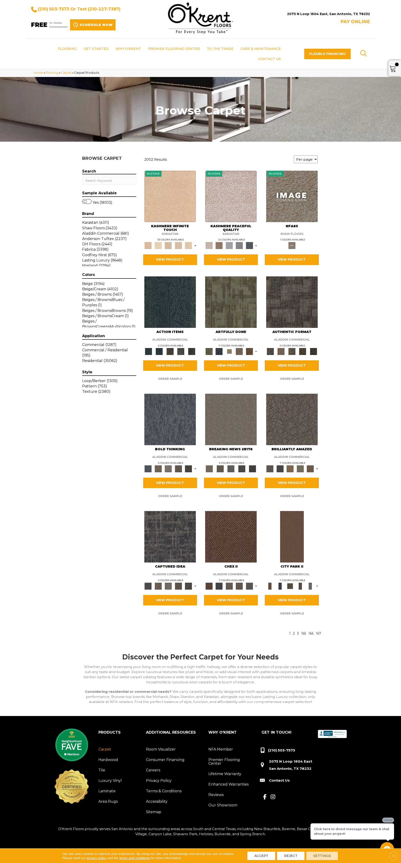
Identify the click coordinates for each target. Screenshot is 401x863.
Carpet (66, 72)
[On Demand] (241, 468)
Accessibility (157, 801)
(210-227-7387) (104, 9)
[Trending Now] (231, 419)
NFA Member (220, 749)
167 (318, 633)
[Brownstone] (170, 351)
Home (38, 72)
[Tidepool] (170, 302)
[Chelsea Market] (231, 536)
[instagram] (273, 797)
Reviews (215, 795)
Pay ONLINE (355, 21)
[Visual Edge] (292, 302)
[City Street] (191, 351)
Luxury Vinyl (110, 780)
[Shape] (170, 419)
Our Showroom (222, 805)
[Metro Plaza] (239, 586)
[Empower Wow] (300, 468)
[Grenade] (158, 468)
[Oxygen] (239, 245)
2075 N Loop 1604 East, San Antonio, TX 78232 (328, 14)
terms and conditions (134, 858)
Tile (101, 770)
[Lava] (168, 468)
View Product (170, 259)
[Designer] (158, 245)
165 (303, 633)
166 (311, 633)
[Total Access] (252, 468)
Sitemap (153, 812)
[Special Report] (220, 468)
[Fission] (178, 468)
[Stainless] (292, 196)
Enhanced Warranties (228, 784)
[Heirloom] (178, 245)
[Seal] (188, 468)
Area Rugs (108, 801)
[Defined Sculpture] (281, 351)
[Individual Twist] (292, 351)
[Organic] (168, 245)
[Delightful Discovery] (231, 302)
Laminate (107, 791)
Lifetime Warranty (224, 774)
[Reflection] (249, 245)
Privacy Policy (158, 780)
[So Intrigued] (292, 419)
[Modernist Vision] (229, 351)
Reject (291, 856)
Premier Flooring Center (224, 762)
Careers (153, 770)
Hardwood (108, 760)
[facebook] (265, 797)
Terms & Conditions (163, 791)
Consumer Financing (165, 760)
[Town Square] (249, 586)
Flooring (52, 72)
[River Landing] (219, 586)
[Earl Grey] (181, 351)
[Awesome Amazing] (239, 351)
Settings (322, 856)
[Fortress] (219, 245)
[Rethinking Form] (302, 351)
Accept (261, 856)
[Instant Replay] (231, 468)
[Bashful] (170, 196)
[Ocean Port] (159, 351)
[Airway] (229, 245)
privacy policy (96, 858)
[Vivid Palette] (249, 351)
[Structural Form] (313, 351)
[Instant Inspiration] (310, 468)
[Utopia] (231, 196)
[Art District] (229, 586)
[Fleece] (188, 245)
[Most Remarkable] (219, 351)
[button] (327, 54)
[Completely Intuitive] (290, 468)
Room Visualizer (161, 749)
